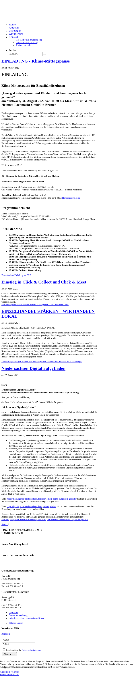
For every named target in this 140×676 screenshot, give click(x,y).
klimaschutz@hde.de (71, 198)
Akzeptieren (5, 672)
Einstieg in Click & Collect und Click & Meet (43, 282)
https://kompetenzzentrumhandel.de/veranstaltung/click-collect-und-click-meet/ (35, 304)
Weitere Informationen (9, 674)
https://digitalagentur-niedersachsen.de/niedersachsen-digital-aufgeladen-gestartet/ (42, 499)
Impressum (13, 612)
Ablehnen (15, 672)
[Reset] (44, 54)
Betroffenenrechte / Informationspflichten (26, 618)
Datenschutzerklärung (18, 615)
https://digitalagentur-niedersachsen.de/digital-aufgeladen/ (31, 506)
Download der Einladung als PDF (16, 275)
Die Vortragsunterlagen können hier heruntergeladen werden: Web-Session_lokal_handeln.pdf (41, 361)
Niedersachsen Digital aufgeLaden (33, 368)
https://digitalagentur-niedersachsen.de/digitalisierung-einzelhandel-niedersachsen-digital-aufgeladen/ (44, 519)
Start (3, 524)
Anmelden (5, 634)
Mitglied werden (126, 13)
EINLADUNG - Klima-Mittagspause (35, 61)
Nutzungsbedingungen (31, 650)
